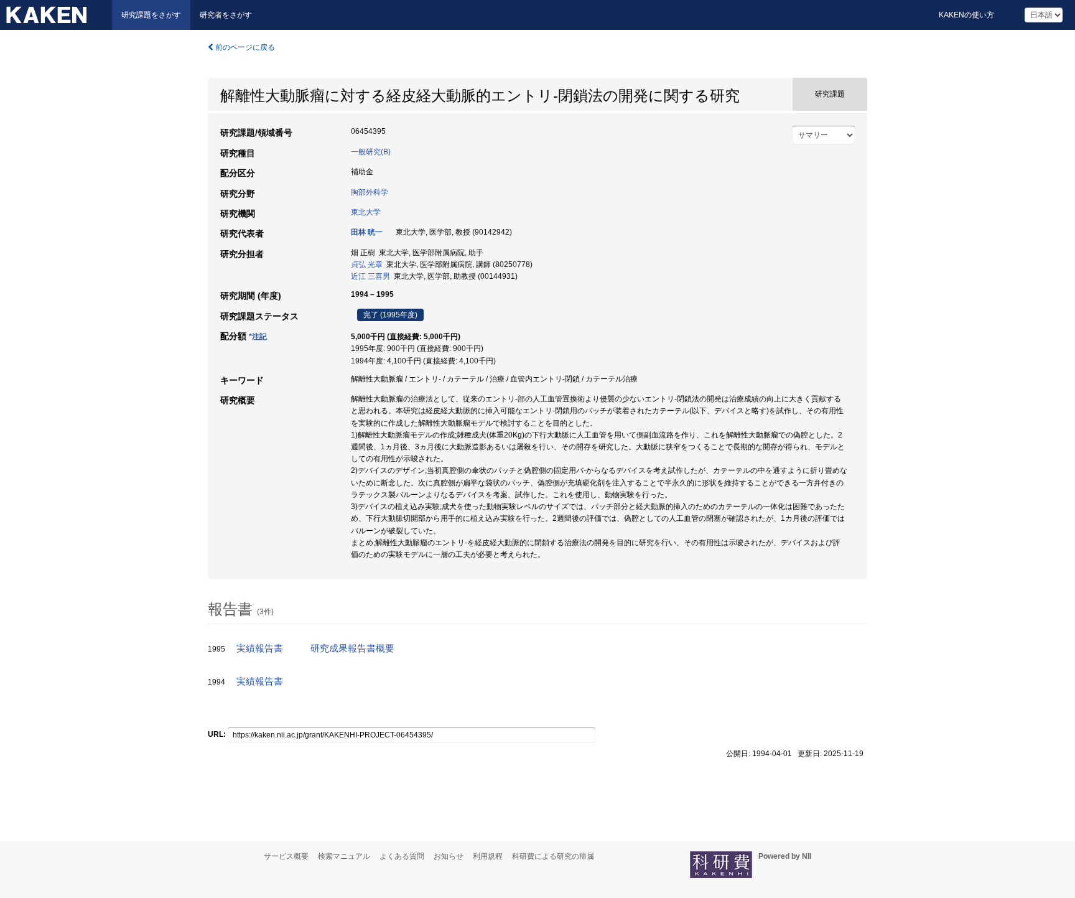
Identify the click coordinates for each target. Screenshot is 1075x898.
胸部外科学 (369, 192)
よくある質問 (401, 856)
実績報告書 (259, 648)
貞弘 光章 (367, 264)
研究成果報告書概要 (352, 648)
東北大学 (366, 212)
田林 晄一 (367, 232)
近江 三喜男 (370, 276)
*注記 (258, 336)
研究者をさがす (226, 15)
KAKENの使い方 (966, 15)
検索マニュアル (344, 856)
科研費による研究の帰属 (553, 856)
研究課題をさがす (151, 15)
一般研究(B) (371, 151)
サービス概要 (286, 856)
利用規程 (488, 856)
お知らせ (448, 856)
